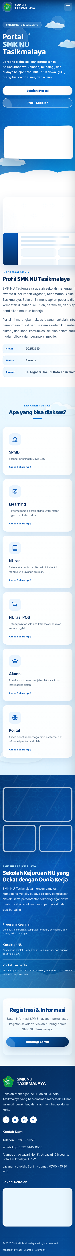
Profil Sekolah (37, 103)
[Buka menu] (68, 7)
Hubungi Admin (37, 1042)
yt (24, 1119)
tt (33, 1119)
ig (15, 1119)
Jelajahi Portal (37, 91)
